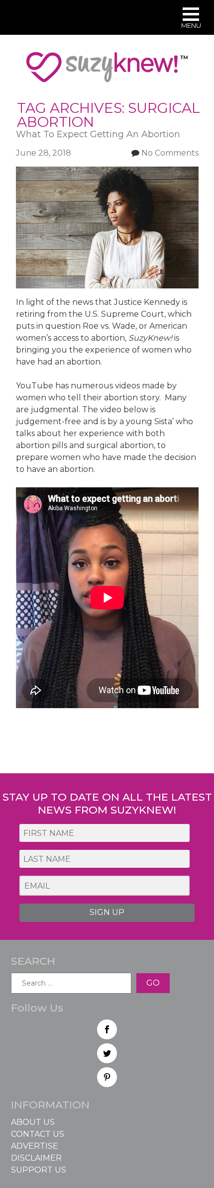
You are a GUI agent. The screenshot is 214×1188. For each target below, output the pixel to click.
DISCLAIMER (36, 1158)
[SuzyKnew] (107, 72)
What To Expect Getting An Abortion (98, 134)
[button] (191, 19)
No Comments (170, 153)
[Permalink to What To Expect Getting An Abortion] (107, 172)
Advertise (34, 1146)
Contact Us (37, 1134)
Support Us (38, 1170)
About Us (33, 1122)
